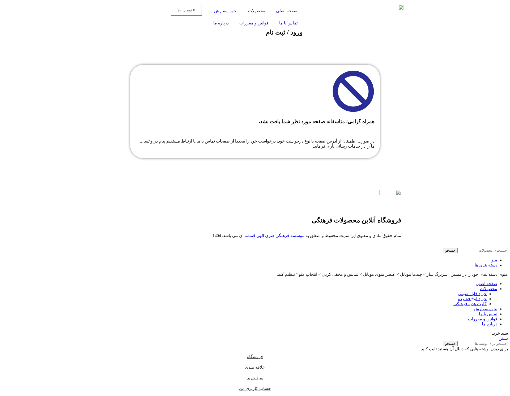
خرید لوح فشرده (472, 298)
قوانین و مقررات (254, 23)
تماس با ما (288, 23)
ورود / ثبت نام (284, 32)
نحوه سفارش (225, 10)
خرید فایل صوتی (472, 293)
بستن (503, 338)
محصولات (256, 10)
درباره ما (221, 23)
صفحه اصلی (287, 10)
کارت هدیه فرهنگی (470, 304)
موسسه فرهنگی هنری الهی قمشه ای (271, 235)
